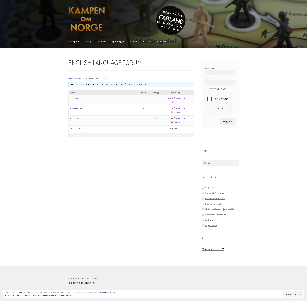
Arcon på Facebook (214, 193)
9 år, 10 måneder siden (126, 84)
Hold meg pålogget (218, 88)
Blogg (89, 41)
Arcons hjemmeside (215, 198)
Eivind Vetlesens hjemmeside (219, 209)
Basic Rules (74, 98)
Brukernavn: (210, 67)
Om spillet (74, 41)
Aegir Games (211, 187)
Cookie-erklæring (64, 295)
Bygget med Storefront (81, 282)
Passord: (209, 78)
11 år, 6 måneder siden (175, 108)
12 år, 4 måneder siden (175, 118)
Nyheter (71, 78)
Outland (209, 220)
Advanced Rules (76, 108)
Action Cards (75, 118)
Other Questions (76, 128)
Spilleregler (118, 41)
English (147, 41)
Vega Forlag (211, 225)
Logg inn (227, 121)
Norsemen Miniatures (215, 214)
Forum (134, 41)
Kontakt (161, 41)
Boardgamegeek (213, 204)
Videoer (102, 41)
